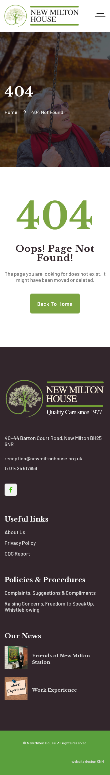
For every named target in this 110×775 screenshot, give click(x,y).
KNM (100, 761)
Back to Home (55, 304)
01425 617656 (23, 468)
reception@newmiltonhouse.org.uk (43, 458)
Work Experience (54, 690)
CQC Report (17, 553)
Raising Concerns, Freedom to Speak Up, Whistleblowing (49, 606)
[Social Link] (11, 490)
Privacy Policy (20, 543)
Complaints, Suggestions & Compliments (50, 593)
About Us (15, 532)
